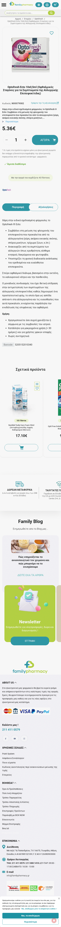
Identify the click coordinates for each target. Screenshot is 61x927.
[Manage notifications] (54, 920)
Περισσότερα (30, 922)
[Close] (59, 898)
